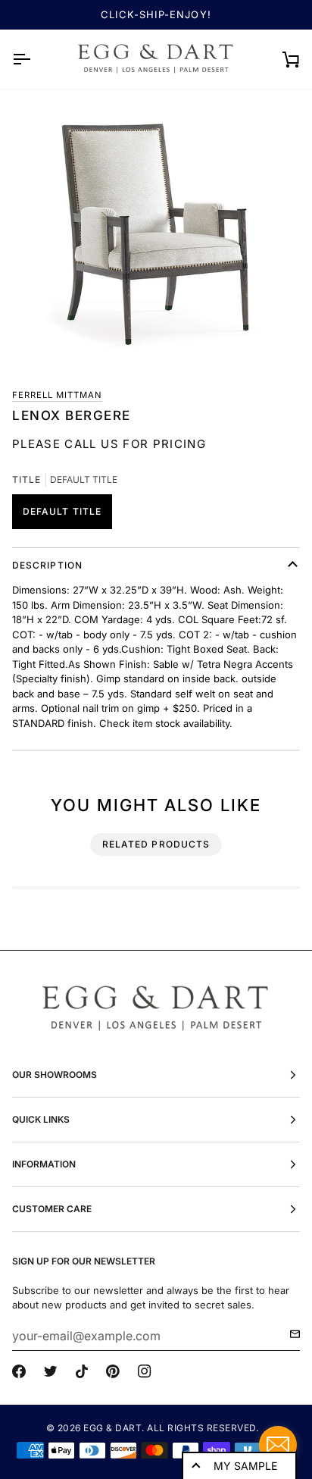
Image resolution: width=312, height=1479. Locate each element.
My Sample (245, 1465)
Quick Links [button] (41, 1119)
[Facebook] (19, 1371)
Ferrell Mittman (57, 395)
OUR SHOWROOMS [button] (54, 1074)
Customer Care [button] (52, 1208)
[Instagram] (144, 1371)
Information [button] (44, 1164)
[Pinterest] (113, 1371)
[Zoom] (156, 232)
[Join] (290, 1334)
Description (47, 565)
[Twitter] (51, 1371)
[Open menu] (35, 59)
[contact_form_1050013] (278, 1445)
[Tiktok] (82, 1371)
